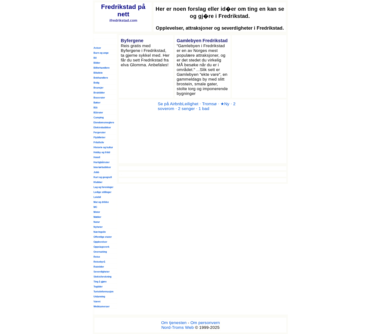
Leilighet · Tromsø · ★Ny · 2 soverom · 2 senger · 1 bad (197, 106)
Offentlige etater (103, 237)
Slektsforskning (102, 276)
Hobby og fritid (102, 152)
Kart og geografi (103, 177)
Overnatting (100, 251)
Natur (97, 222)
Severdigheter (102, 271)
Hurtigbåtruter (102, 162)
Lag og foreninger (103, 187)
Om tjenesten (174, 322)
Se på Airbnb (170, 103)
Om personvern (205, 322)
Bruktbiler (99, 92)
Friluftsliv (99, 142)
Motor (97, 212)
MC (95, 207)
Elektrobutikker (102, 127)
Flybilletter (99, 137)
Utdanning (99, 296)
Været (97, 301)
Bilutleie (98, 72)
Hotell (97, 157)
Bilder (97, 62)
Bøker (97, 102)
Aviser (97, 48)
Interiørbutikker (102, 167)
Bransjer (98, 87)
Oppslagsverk (101, 246)
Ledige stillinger (102, 192)
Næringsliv (100, 232)
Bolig (96, 82)
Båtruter (98, 112)
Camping (99, 117)
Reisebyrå (99, 261)
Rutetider (99, 266)
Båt (95, 107)
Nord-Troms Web (177, 327)
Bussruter (99, 97)
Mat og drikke (101, 202)
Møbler (97, 217)
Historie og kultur (103, 147)
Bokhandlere (101, 77)
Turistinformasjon (103, 291)
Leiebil (97, 197)
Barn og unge (101, 53)
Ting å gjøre (100, 281)
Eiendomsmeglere (104, 122)
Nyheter (98, 227)
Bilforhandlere (102, 67)
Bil (95, 57)
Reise (97, 256)
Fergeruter (100, 132)
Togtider (98, 286)
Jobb (96, 172)
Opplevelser (100, 242)
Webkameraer (102, 306)
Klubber (98, 182)
